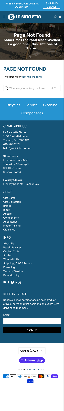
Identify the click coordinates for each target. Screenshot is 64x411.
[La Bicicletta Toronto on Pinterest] (16, 282)
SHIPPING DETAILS (52, 5)
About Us (8, 243)
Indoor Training (12, 225)
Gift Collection (12, 201)
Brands (7, 205)
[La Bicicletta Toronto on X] (19, 282)
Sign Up (32, 330)
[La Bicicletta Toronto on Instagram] (12, 282)
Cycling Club (11, 251)
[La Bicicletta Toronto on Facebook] (8, 282)
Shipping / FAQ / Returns (17, 263)
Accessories (10, 221)
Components (11, 217)
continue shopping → (33, 76)
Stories (7, 255)
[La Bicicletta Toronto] (30, 17)
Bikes (6, 209)
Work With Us (11, 259)
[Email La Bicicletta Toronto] (4, 282)
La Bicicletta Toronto (35, 369)
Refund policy (11, 275)
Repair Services (12, 247)
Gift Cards (9, 197)
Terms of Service (13, 271)
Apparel (7, 213)
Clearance (9, 229)
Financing (9, 267)
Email (6, 314)
